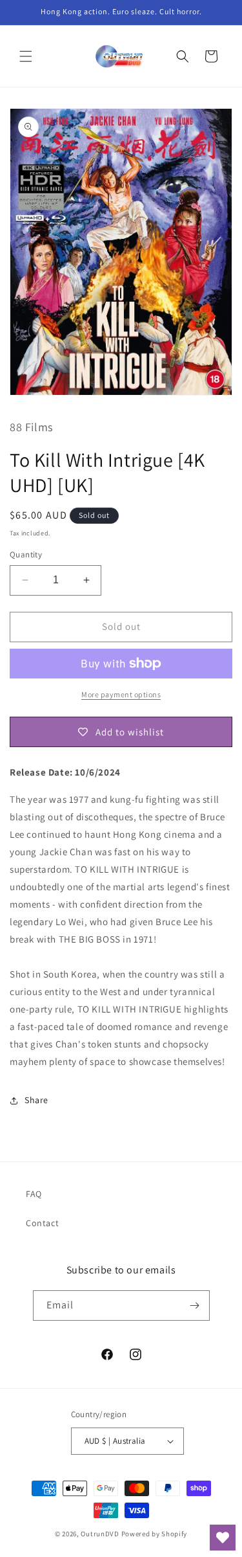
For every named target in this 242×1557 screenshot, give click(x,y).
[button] (26, 56)
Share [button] (36, 1100)
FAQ (34, 1194)
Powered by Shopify (154, 1533)
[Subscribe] (195, 1305)
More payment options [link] (121, 694)
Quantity (26, 554)
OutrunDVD (100, 1533)
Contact (42, 1223)
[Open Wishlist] (223, 1538)
